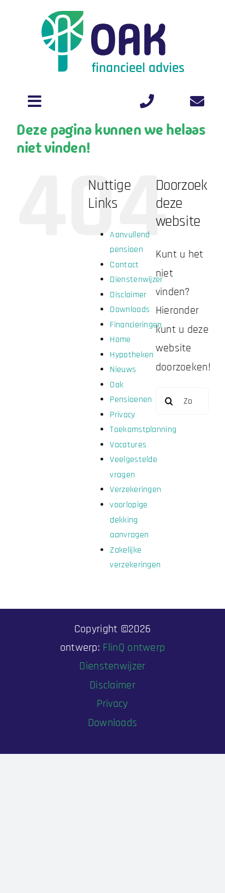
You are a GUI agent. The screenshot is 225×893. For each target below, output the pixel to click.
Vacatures (128, 445)
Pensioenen (131, 399)
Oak (116, 385)
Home (120, 339)
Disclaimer (128, 295)
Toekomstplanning (143, 429)
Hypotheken (131, 355)
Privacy (122, 415)
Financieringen (136, 325)
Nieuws (123, 369)
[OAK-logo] (113, 16)
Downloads (130, 309)
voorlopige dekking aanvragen (129, 520)
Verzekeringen (135, 489)
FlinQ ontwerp (134, 647)
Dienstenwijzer (136, 279)
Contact (124, 265)
